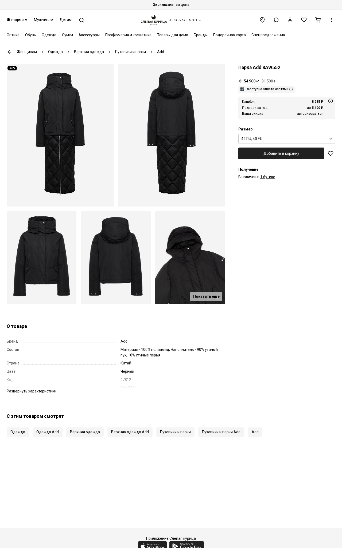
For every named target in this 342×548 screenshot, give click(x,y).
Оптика (13, 35)
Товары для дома (172, 35)
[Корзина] (317, 19)
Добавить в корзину (281, 153)
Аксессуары (89, 35)
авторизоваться (310, 114)
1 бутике (267, 177)
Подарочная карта (229, 35)
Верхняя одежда (85, 432)
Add (255, 432)
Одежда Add (47, 432)
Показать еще (206, 296)
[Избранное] (303, 19)
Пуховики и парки (175, 432)
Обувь (30, 35)
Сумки (67, 35)
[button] (276, 19)
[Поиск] (81, 20)
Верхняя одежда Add (130, 432)
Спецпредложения (268, 35)
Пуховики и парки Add (221, 432)
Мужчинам (43, 20)
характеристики (31, 391)
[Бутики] (262, 19)
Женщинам (17, 20)
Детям (66, 20)
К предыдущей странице (9, 52)
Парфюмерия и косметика (128, 35)
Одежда (49, 35)
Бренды (201, 35)
